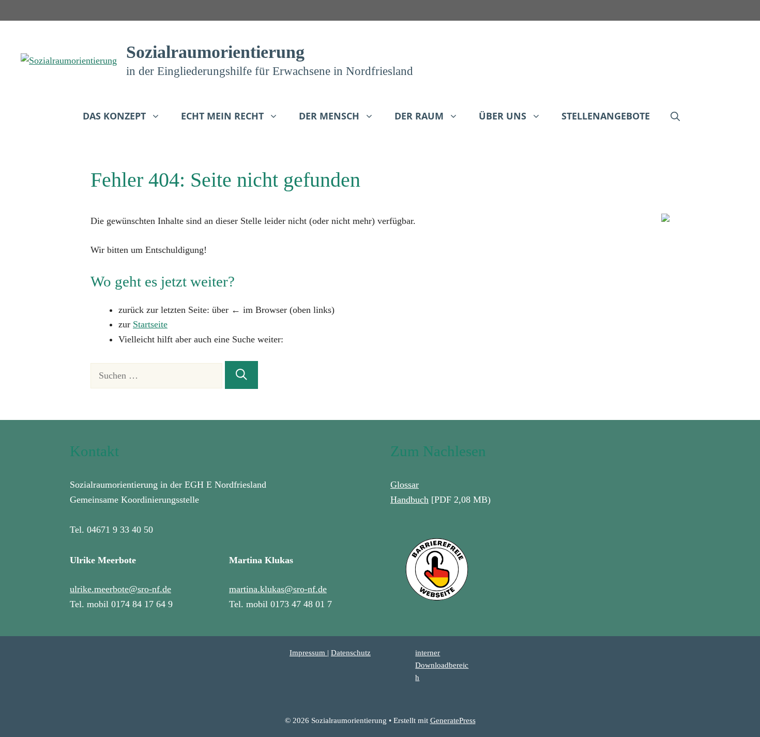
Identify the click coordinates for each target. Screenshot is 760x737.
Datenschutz (351, 653)
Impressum (308, 653)
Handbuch (409, 499)
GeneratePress (453, 720)
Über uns (502, 116)
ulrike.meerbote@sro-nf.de (120, 589)
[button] (675, 115)
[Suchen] (241, 375)
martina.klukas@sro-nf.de (278, 589)
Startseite (150, 324)
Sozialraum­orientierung (215, 52)
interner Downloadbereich (441, 665)
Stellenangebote (605, 116)
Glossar (404, 484)
